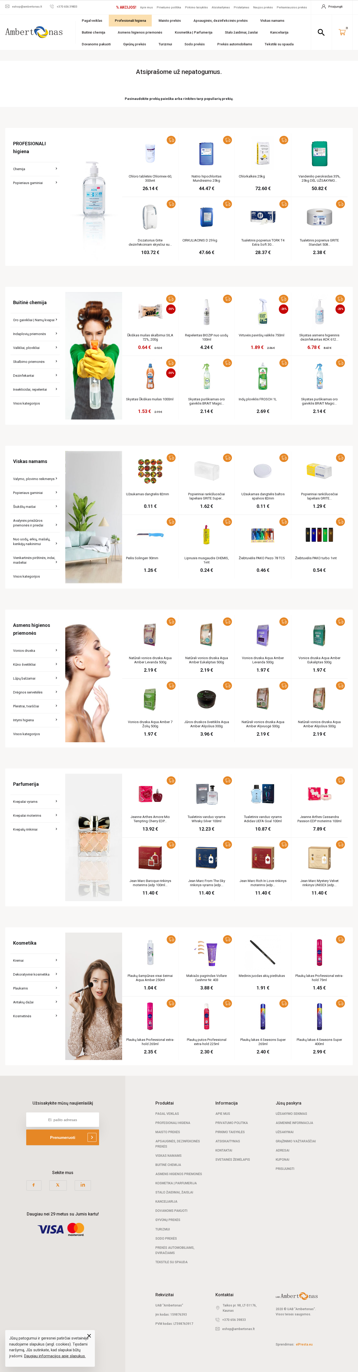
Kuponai (282, 1159)
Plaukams (20, 988)
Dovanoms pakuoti (96, 44)
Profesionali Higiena (172, 1123)
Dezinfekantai (23, 376)
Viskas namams (272, 21)
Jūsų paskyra (288, 1103)
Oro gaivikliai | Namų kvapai (34, 320)
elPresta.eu (304, 1344)
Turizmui (165, 44)
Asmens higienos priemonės (140, 32)
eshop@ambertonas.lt (238, 1329)
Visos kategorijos (26, 403)
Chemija (19, 169)
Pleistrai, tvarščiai (26, 706)
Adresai (282, 1150)
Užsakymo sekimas (291, 1114)
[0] (342, 32)
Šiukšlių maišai (24, 507)
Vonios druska (24, 651)
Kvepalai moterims (27, 815)
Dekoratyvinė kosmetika (31, 974)
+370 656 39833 (234, 1320)
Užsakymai (285, 1132)
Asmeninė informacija (294, 1123)
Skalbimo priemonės (29, 362)
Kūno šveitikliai (24, 664)
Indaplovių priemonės (29, 334)
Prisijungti (285, 1169)
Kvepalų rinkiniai (25, 829)
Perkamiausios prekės (292, 7)
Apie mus (146, 7)
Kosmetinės (22, 1016)
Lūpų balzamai (24, 678)
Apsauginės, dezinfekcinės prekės (220, 21)
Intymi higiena (23, 720)
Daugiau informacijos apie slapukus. (55, 1356)
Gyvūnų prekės (134, 44)
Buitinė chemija (93, 32)
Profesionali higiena (130, 21)
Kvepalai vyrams (25, 802)
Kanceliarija (279, 32)
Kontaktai (223, 1150)
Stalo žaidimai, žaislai (241, 32)
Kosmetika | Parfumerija (193, 32)
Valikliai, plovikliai (26, 348)
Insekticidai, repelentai (30, 389)
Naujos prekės (263, 7)
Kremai (18, 960)
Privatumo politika (169, 7)
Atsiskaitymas (221, 7)
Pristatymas (241, 7)
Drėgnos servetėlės (27, 692)
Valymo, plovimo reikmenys (34, 479)
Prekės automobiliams (234, 44)
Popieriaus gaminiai (28, 183)
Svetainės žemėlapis (232, 1159)
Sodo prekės (195, 44)
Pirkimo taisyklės (196, 7)
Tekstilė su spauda (279, 44)
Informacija (226, 1103)
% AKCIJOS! (126, 7)
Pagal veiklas (92, 21)
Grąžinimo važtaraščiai (296, 1141)
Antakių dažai (23, 1002)
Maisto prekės (170, 21)
